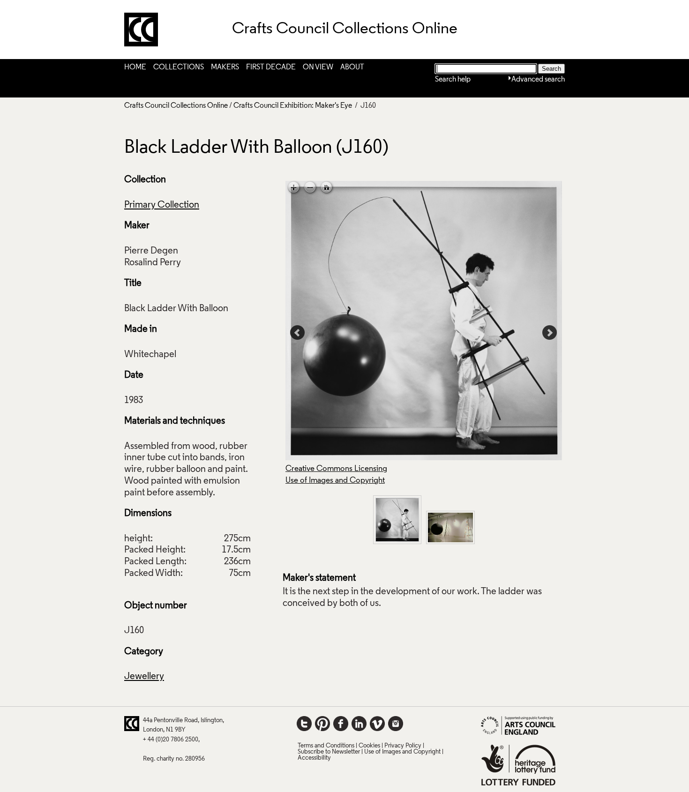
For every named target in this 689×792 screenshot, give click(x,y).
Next (549, 332)
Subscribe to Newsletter (329, 752)
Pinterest (322, 723)
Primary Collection (161, 205)
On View (318, 67)
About (352, 67)
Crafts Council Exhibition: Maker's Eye (292, 106)
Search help (453, 79)
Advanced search (538, 79)
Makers (225, 67)
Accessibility (314, 758)
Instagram (395, 723)
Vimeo (377, 723)
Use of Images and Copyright (335, 481)
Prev (297, 332)
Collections (178, 67)
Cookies (369, 746)
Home (135, 67)
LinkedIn (359, 723)
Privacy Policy (402, 746)
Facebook (340, 723)
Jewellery (144, 676)
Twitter (304, 723)
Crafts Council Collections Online (176, 106)
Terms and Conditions (326, 746)
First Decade (271, 67)
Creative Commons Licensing (336, 469)
